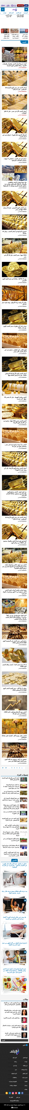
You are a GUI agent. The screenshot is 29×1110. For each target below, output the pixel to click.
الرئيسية (26, 12)
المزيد (3, 1040)
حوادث (4, 12)
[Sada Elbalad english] (3, 5)
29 (6, 767)
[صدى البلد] (14, 9)
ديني (16, 1069)
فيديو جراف (24, 1077)
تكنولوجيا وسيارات (13, 1081)
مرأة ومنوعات (24, 1069)
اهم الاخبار (18, 12)
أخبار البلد (11, 12)
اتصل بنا (11, 1097)
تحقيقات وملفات (13, 1085)
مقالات (25, 1089)
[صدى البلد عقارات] (8, 5)
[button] (26, 30)
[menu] (26, 9)
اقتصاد (26, 1081)
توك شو (15, 1065)
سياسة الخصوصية (14, 1100)
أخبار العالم (25, 1073)
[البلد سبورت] (20, 5)
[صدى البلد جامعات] (13, 5)
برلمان (26, 1085)
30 (2, 767)
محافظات (15, 1077)
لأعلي (24, 1045)
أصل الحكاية (14, 1073)
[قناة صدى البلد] (26, 5)
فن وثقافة (25, 1065)
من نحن (18, 1097)
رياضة (15, 1061)
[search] (3, 9)
